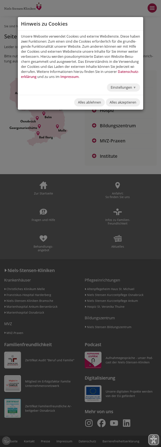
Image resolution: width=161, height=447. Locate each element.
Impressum (69, 76)
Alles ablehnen (89, 102)
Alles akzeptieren (123, 102)
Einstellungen (122, 87)
